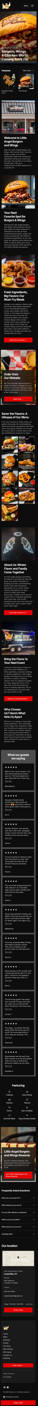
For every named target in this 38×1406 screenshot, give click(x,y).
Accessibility (7, 1377)
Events (5, 1343)
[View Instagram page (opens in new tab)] (7, 1387)
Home (5, 1334)
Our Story (7, 1346)
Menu (26, 6)
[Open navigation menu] (32, 6)
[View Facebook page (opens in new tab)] (4, 1387)
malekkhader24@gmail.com (13, 1296)
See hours (29, 1304)
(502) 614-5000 (9, 1292)
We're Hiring (8, 1349)
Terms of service (8, 1373)
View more (8, 781)
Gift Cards (7, 1352)
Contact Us (7, 1355)
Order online (18, 1310)
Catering (6, 1340)
